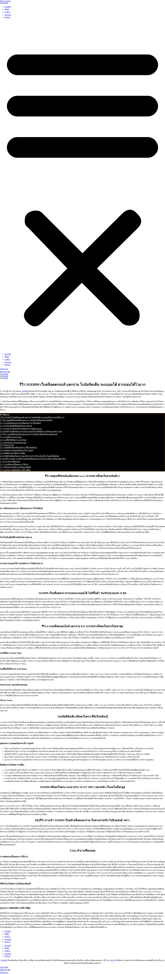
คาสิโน (7, 12)
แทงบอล (7, 15)
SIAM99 (7, 7)
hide (7, 415)
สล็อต (6, 9)
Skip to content (5, 1)
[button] (82, 185)
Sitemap (7, 17)
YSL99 (112, 960)
